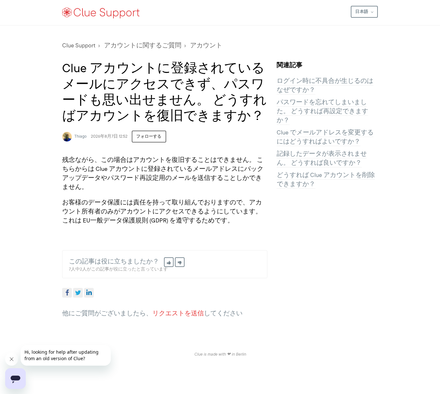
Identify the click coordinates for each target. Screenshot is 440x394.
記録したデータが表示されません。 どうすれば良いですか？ (322, 158)
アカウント (206, 45)
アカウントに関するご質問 (142, 45)
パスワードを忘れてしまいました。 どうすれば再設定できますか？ (322, 111)
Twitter (78, 293)
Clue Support (78, 45)
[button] (169, 262)
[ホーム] (101, 12)
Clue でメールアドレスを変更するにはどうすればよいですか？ (325, 137)
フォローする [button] (149, 136)
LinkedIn (89, 293)
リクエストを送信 (178, 313)
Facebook (67, 293)
